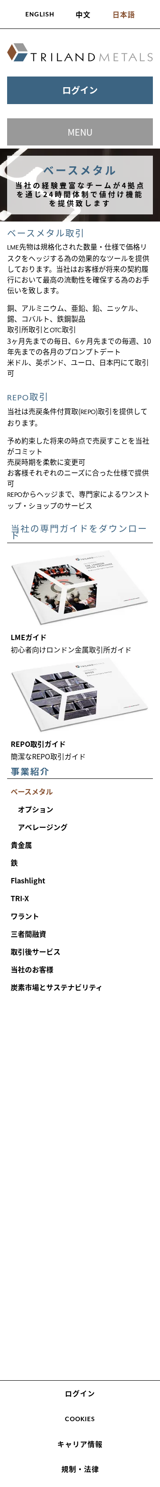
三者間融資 (28, 933)
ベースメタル (32, 791)
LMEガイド (29, 637)
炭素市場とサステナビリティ (57, 987)
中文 (83, 14)
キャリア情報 (80, 1444)
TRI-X (20, 898)
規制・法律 (80, 1468)
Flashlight (28, 880)
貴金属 (21, 844)
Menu (80, 131)
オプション (35, 809)
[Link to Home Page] (80, 52)
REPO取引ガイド (38, 743)
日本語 (123, 14)
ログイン (80, 90)
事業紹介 (30, 771)
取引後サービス (35, 951)
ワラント (25, 916)
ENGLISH (39, 14)
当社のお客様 (32, 969)
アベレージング (43, 827)
